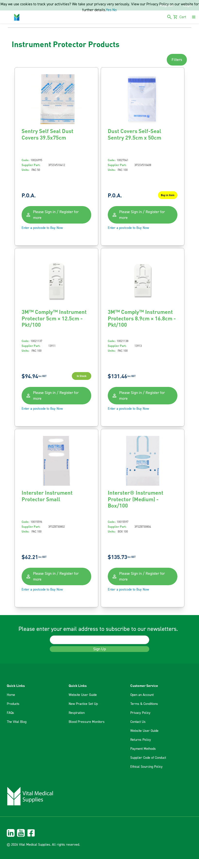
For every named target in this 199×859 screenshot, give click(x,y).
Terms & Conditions (144, 704)
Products (13, 704)
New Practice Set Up (83, 704)
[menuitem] (99, 832)
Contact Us (138, 722)
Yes (108, 10)
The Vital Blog (16, 722)
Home (11, 695)
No (114, 10)
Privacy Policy (140, 713)
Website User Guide (83, 695)
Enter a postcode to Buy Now (42, 228)
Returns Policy (140, 740)
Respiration (77, 713)
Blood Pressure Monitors (87, 722)
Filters (177, 59)
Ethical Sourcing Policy (146, 767)
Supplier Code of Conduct (148, 758)
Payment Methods (143, 749)
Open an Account (142, 695)
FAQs (10, 713)
